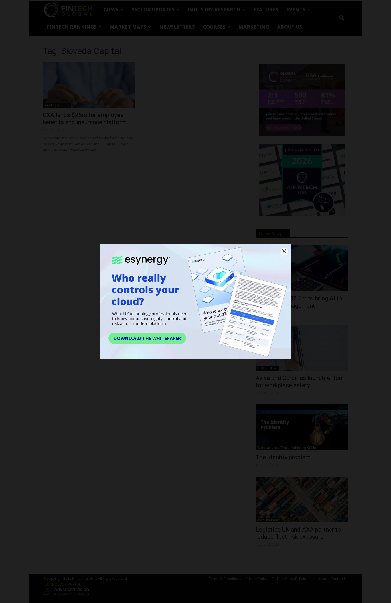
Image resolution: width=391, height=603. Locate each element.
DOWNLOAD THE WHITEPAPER (147, 338)
